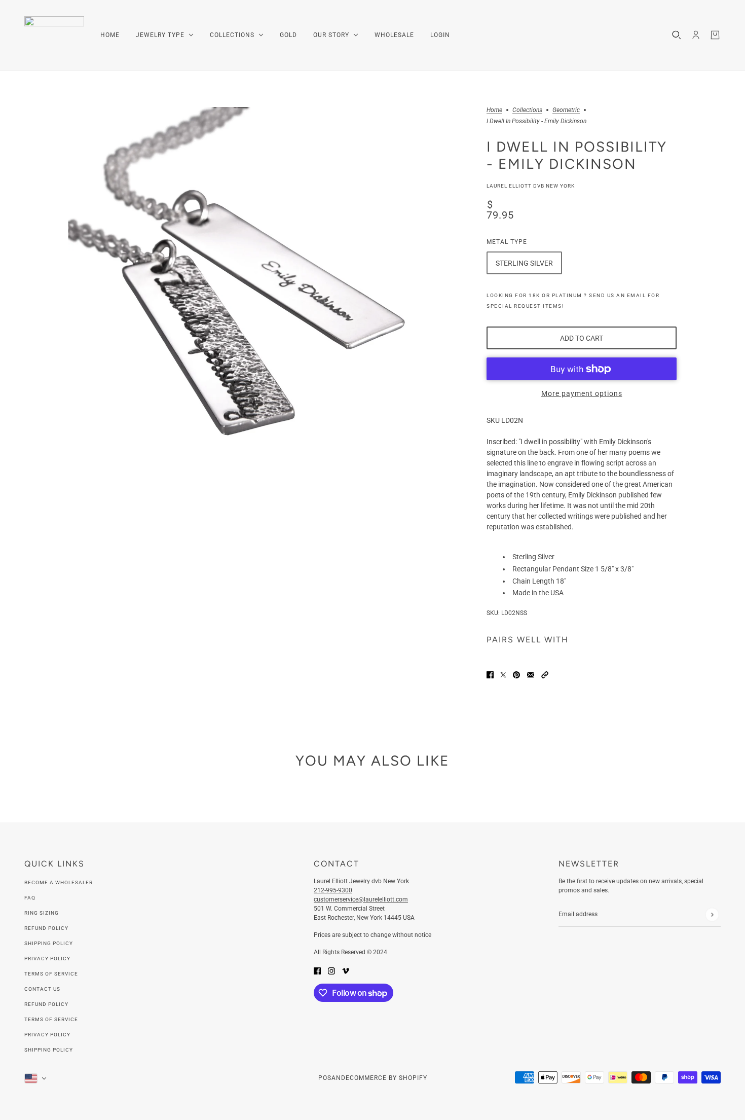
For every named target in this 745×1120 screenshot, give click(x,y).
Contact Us (42, 989)
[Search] (676, 35)
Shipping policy (48, 1050)
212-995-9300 (333, 890)
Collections (527, 110)
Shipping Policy (48, 943)
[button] (544, 674)
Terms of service (51, 1019)
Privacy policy (47, 1034)
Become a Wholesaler (58, 882)
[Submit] (712, 914)
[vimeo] (345, 970)
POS (324, 1077)
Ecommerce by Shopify (386, 1077)
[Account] (695, 35)
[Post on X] (503, 674)
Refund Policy (46, 928)
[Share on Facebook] (490, 674)
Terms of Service (51, 974)
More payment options (581, 393)
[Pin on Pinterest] (516, 674)
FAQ (29, 897)
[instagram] (331, 970)
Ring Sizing (41, 913)
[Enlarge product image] (241, 279)
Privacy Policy (47, 958)
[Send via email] (530, 674)
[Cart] (715, 35)
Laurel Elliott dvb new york (531, 186)
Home (494, 110)
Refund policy (46, 1004)
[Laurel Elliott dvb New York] (54, 35)
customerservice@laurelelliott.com (361, 899)
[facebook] (317, 970)
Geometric (566, 110)
